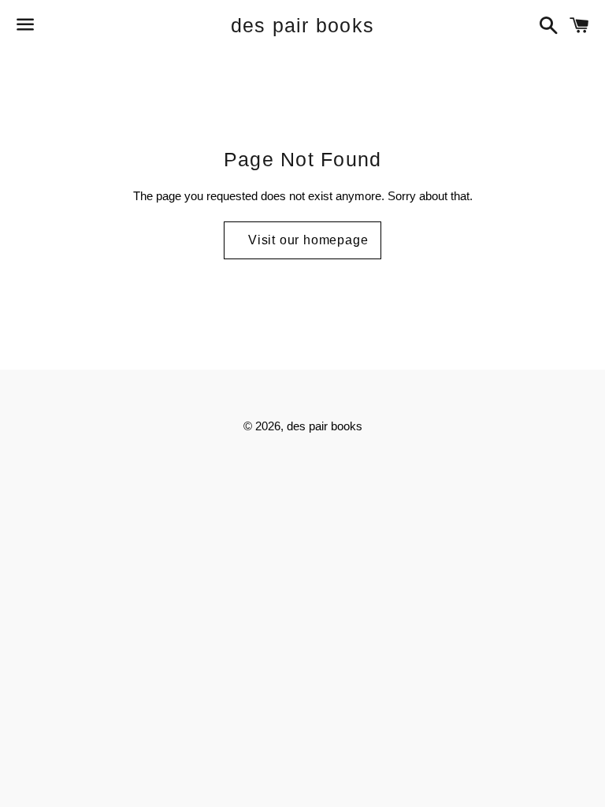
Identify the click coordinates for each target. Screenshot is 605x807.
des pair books (303, 25)
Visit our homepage (308, 240)
